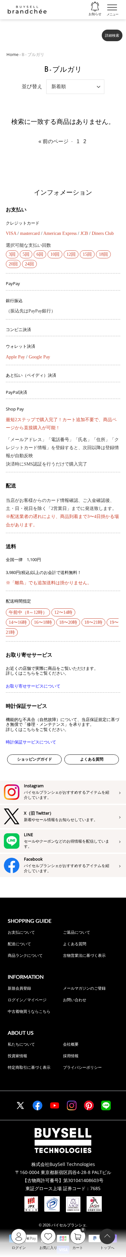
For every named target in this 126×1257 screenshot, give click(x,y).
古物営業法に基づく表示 (84, 955)
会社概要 (71, 1044)
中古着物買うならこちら (29, 1011)
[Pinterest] (89, 1105)
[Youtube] (54, 1105)
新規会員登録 (19, 988)
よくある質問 (91, 759)
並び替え (32, 86)
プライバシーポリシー (82, 1067)
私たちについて (21, 1044)
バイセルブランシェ (68, 1225)
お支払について (21, 932)
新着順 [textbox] (58, 86)
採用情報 (71, 1055)
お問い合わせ (74, 999)
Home (12, 54)
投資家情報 (17, 1055)
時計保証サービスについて (31, 742)
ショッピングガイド (34, 759)
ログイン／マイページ (27, 999)
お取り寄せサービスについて (33, 686)
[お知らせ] (95, 7)
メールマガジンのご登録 (84, 988)
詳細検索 (112, 35)
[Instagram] (72, 1105)
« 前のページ (53, 141)
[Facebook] (37, 1105)
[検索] (92, 32)
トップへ (107, 1248)
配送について (19, 943)
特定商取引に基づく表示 (29, 1067)
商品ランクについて (25, 955)
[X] (20, 1105)
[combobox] (52, 33)
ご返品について (76, 932)
